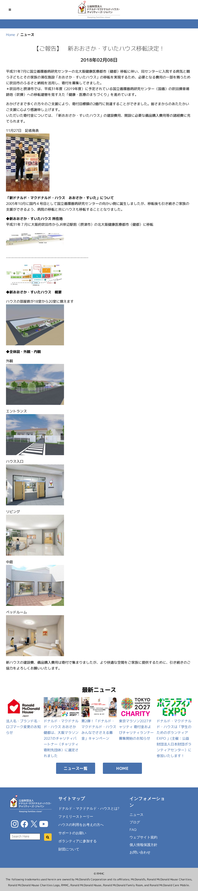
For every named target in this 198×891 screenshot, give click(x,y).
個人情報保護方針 (143, 845)
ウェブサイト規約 (143, 837)
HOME (122, 768)
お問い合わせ (140, 852)
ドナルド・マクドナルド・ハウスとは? (88, 808)
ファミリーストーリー (75, 816)
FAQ (133, 830)
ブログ (135, 822)
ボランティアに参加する (77, 841)
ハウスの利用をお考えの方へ (81, 825)
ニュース (136, 815)
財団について (68, 849)
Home (10, 34)
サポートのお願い (72, 833)
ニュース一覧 (75, 768)
